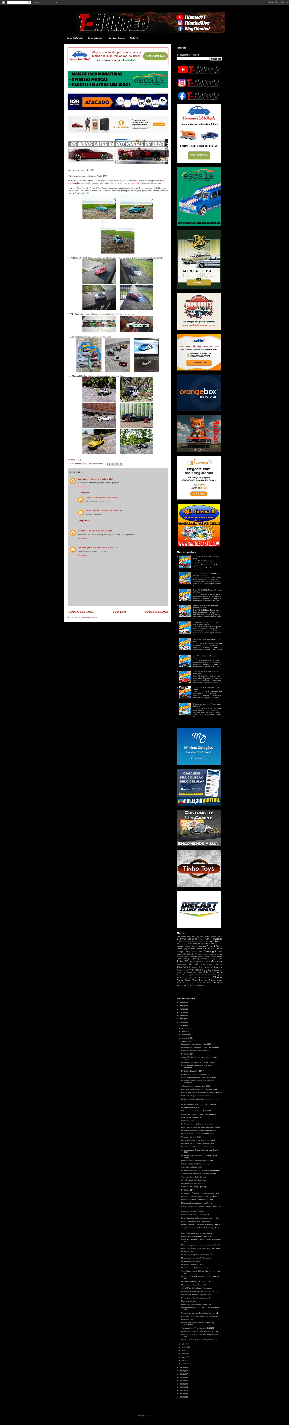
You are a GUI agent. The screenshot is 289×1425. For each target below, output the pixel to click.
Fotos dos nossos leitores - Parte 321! (196, 1236)
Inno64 (219, 956)
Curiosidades (194, 944)
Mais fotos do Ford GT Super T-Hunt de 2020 (198, 1130)
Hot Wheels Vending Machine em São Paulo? (199, 1140)
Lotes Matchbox (95, 38)
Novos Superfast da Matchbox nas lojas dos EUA (200, 1218)
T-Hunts (217, 977)
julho (184, 1344)
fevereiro (185, 1360)
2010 (182, 1394)
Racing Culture (181, 972)
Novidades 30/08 (188, 1054)
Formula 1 (200, 949)
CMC (190, 941)
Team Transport (200, 980)
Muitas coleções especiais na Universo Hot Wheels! (201, 1248)
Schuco (197, 975)
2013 (182, 1384)
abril (183, 1354)
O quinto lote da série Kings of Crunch (196, 1294)
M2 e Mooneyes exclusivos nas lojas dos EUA (199, 1196)
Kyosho (219, 959)
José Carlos (83, 479)
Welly (191, 985)
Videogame (217, 983)
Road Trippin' (188, 975)
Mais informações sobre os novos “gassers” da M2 (200, 1245)
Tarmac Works (184, 980)
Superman (207, 978)
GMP (200, 952)
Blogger (150, 1416)
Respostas (85, 492)
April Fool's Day (193, 937)
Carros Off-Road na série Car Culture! (195, 1221)
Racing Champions (215, 970)
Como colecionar (199, 941)
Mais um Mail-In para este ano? (193, 1183)
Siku (202, 975)
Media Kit (134, 38)
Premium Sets (182, 970)
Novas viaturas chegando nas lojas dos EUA (198, 1104)
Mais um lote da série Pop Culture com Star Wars (200, 1047)
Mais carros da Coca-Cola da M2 (193, 1285)
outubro (185, 1035)
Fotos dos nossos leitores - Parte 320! (196, 1304)
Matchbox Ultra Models (190, 1108)
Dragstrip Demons (190, 946)
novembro (186, 1031)
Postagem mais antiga (155, 611)
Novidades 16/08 (188, 1190)
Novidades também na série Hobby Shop (197, 1200)
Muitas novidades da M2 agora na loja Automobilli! (200, 1127)
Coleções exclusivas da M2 (191, 1117)
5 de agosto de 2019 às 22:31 (112, 510)
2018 (182, 1367)
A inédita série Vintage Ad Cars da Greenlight (198, 1174)
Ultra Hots (207, 983)
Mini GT (193, 964)
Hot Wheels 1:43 (214, 954)
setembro (185, 1038)
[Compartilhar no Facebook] (118, 464)
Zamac (200, 985)
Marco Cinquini (92, 510)
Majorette (200, 962)
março (184, 1357)
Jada (179, 959)
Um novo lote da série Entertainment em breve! (199, 1313)
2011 (182, 1390)
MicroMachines (181, 964)
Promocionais (194, 970)
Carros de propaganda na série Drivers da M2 (199, 1077)
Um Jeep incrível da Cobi (191, 1137)
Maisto (192, 962)
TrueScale (197, 983)
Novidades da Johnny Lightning (193, 1187)
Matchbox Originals (188, 1301)
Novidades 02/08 (188, 1319)
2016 (182, 1374)
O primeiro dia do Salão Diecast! (193, 1177)
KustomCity (211, 959)
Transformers (188, 983)
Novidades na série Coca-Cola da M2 (195, 1051)
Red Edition (198, 972)
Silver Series (210, 975)
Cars (179, 941)
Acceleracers (181, 937)
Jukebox (204, 959)
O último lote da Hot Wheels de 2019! (195, 1086)
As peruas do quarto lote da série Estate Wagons (200, 1170)
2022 (182, 1016)
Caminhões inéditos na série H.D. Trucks (197, 1147)
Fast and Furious (214, 946)
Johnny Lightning (190, 958)
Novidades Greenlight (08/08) (192, 1264)
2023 (182, 1012)
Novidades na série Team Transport (195, 1215)
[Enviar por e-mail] (108, 464)
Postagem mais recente (81, 611)
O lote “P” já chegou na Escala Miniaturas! (197, 1255)
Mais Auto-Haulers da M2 (191, 1261)
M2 (187, 961)
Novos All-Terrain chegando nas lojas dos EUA (199, 1340)
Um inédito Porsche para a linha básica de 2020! (200, 1291)
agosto (185, 1041)
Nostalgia (218, 964)
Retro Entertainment (213, 972)
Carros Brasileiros (213, 939)
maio (184, 1350)
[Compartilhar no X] (115, 464)
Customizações (80, 464)
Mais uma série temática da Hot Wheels (196, 1203)
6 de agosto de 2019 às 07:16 (105, 548)
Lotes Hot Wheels (75, 38)
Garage (180, 952)
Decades (218, 944)
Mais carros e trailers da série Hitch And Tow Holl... (200, 1331)
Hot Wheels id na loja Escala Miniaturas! (196, 1124)
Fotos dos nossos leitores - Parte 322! (196, 1111)
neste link (135, 183)
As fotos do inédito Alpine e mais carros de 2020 (200, 1193)
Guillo (220, 952)
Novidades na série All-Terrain (192, 1211)
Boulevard (181, 939)
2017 (182, 1371)
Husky (214, 956)
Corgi (185, 944)
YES (195, 985)
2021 (182, 1019)
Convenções (212, 941)
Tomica (212, 980)
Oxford (194, 967)
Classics (184, 941)
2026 (182, 1002)
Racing (204, 970)
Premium (218, 967)
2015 (182, 1377)
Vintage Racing (183, 985)
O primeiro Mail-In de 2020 (191, 1167)
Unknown (82, 531)
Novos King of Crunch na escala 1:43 (195, 1298)
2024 (182, 1009)
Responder (82, 487)
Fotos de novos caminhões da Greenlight (197, 1160)
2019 (182, 1025)
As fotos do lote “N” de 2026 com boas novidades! (205, 607)
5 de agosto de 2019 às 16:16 (106, 498)
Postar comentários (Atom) (86, 617)
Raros (189, 972)
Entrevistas (202, 946)
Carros (201, 939)
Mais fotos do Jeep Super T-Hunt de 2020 (197, 1143)
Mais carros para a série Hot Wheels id (196, 1258)
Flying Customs (189, 949)
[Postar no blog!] (111, 464)
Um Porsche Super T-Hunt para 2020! (195, 1096)
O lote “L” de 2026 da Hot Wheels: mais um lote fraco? (206, 574)
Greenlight (210, 951)
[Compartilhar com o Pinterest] (121, 464)
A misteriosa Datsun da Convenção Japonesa (199, 1114)
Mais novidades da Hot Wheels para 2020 (197, 1062)
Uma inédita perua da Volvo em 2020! (196, 1074)
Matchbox (216, 961)
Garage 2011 (190, 952)
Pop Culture (205, 967)
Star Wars (198, 978)
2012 (182, 1387)
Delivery (180, 946)
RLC (179, 975)
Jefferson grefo (85, 548)
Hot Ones (205, 954)
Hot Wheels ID (194, 956)
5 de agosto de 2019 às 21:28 (100, 531)
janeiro (184, 1363)
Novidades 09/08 (188, 1251)
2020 (182, 1022)
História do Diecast (116, 38)
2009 (182, 1397)
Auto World (205, 936)
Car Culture (193, 939)
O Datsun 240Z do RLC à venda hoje (195, 1164)
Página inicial (119, 611)
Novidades (183, 967)
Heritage (180, 954)
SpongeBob (189, 978)
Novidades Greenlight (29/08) (192, 1071)
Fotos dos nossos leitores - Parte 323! (196, 1044)
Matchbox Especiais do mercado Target (196, 1233)
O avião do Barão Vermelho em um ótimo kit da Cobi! (201, 1093)
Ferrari (179, 949)
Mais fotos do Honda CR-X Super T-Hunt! (197, 1281)
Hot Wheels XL (206, 956)
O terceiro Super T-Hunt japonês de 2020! (197, 1328)
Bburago (219, 937)
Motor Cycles (206, 964)
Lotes (180, 961)
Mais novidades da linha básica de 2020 (197, 1268)
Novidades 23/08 (188, 1121)
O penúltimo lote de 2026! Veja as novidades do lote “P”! (206, 623)
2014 (182, 1380)
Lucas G (89, 498)
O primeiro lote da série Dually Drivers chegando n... (201, 1316)
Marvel (207, 962)
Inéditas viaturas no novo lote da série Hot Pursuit (200, 1225)
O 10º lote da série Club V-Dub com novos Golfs (199, 1089)
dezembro (186, 1028)
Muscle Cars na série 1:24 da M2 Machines (198, 1134)
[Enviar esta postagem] (79, 460)
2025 (182, 1006)
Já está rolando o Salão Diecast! (194, 1180)
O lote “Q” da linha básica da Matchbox (196, 1288)
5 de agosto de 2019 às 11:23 (101, 479)
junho (184, 1347)
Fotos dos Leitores (95, 464)
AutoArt (213, 937)
